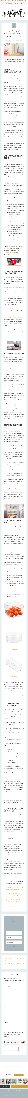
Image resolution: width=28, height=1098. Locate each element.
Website (6, 1022)
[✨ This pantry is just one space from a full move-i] (14, 1081)
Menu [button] (15, 6)
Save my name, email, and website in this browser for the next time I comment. (13, 1034)
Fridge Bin (14, 676)
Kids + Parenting (9, 40)
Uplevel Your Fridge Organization (14, 894)
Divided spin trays (11, 581)
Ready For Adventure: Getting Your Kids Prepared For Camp (14, 888)
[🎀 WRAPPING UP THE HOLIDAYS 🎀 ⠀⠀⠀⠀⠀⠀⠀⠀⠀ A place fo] (25, 1081)
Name (6, 1007)
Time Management (18, 40)
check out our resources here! (12, 483)
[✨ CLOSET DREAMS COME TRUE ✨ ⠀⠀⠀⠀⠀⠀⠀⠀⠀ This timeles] (8, 1081)
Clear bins (9, 569)
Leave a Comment (14, 906)
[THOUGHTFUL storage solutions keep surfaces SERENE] (2, 1081)
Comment (7, 986)
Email (6, 1015)
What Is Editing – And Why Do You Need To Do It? (14, 900)
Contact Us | (7, 1095)
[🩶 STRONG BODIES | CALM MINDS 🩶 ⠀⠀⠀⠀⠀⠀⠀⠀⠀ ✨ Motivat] (19, 1081)
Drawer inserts (11, 590)
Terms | (13, 1095)
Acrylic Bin (14, 622)
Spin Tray (14, 649)
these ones (21, 756)
